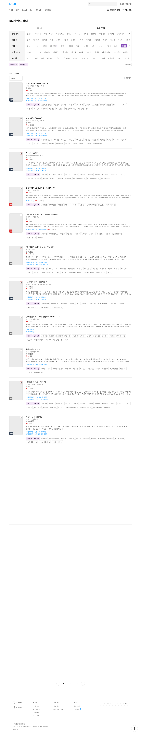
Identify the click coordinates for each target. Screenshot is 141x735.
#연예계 (60, 174)
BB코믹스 (76, 58)
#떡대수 (29, 105)
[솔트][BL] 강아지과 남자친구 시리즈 (40, 247)
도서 (31, 10)
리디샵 (38, 10)
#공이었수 (113, 174)
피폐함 (81, 52)
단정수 (109, 46)
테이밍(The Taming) (34, 118)
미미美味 (36, 190)
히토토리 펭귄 (30, 384)
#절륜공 (97, 174)
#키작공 (36, 105)
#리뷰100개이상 (88, 272)
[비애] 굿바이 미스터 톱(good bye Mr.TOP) (43, 317)
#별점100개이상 (70, 109)
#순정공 (87, 105)
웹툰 (17, 10)
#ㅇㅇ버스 (52, 174)
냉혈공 (65, 40)
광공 (51, 40)
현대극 (29, 34)
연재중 (39, 52)
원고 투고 (56, 706)
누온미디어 (34, 419)
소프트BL (117, 52)
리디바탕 (36, 715)
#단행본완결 (91, 205)
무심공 (105, 40)
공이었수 (53, 46)
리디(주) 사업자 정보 (19, 724)
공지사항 (19, 707)
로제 (42, 58)
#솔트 (109, 272)
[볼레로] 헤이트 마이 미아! (36, 382)
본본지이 (29, 217)
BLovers (67, 58)
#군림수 (60, 205)
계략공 (44, 40)
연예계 (86, 34)
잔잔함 (73, 52)
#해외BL (100, 234)
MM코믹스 (50, 58)
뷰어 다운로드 (37, 709)
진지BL (96, 52)
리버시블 (102, 34)
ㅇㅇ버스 (78, 34)
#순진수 (93, 438)
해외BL (125, 52)
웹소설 (24, 10)
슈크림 (126, 58)
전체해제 (128, 64)
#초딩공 (105, 174)
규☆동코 (29, 190)
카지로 (28, 249)
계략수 (45, 46)
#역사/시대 (45, 303)
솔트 (119, 58)
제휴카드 (36, 706)
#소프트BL (55, 272)
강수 (38, 46)
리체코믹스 (86, 58)
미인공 (120, 40)
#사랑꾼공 (79, 105)
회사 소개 (77, 706)
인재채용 (76, 709)
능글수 (86, 46)
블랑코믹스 (111, 58)
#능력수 (123, 105)
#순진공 (95, 105)
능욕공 (81, 40)
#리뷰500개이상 (85, 407)
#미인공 (71, 105)
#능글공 (75, 174)
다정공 (88, 40)
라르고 (29, 58)
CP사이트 (36, 712)
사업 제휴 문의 (58, 709)
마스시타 (29, 319)
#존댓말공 (52, 205)
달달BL (88, 52)
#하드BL (101, 205)
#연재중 (51, 109)
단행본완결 (64, 52)
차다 (27, 86)
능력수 (93, 46)
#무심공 (82, 174)
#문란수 (67, 205)
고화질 (29, 52)
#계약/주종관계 (46, 105)
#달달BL (60, 178)
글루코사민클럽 (31, 284)
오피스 (69, 34)
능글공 (73, 40)
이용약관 (15, 726)
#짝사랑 (67, 174)
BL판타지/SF (48, 34)
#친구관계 (59, 403)
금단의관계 (120, 34)
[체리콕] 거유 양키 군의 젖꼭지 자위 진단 (42, 214)
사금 (27, 419)
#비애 (67, 340)
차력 (27, 155)
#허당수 (45, 178)
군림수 (63, 46)
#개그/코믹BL (103, 303)
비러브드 (96, 58)
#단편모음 (112, 303)
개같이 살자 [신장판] (34, 417)
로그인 (126, 4)
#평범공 (97, 403)
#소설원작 (59, 109)
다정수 (101, 46)
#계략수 (116, 105)
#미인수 (75, 205)
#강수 (109, 105)
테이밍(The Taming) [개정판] (37, 83)
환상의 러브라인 (32, 153)
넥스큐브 (36, 217)
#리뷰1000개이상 (85, 143)
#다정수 (29, 109)
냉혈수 (78, 46)
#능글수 (84, 303)
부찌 (27, 352)
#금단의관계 (55, 303)
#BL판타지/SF (53, 269)
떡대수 (124, 46)
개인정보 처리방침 (24, 726)
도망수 (116, 46)
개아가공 (36, 40)
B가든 (59, 58)
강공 (28, 40)
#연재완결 (92, 303)
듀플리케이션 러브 (33, 349)
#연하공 (102, 105)
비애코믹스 (37, 319)
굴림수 (71, 46)
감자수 (29, 46)
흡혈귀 (93, 34)
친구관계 (111, 34)
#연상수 (97, 336)
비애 (103, 58)
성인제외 (128, 78)
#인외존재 (71, 269)
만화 (11, 10)
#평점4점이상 (83, 109)
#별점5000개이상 (71, 143)
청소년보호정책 (34, 726)
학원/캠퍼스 (60, 34)
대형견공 (97, 40)
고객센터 (19, 702)
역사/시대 (38, 34)
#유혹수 (82, 205)
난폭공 (58, 40)
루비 (36, 58)
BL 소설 (40, 28)
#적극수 (38, 178)
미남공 (112, 40)
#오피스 (51, 403)
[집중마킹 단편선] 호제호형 (36, 282)
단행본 (55, 52)
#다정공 (64, 105)
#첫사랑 (56, 105)
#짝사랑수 (30, 178)
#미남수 (36, 109)
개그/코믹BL (106, 52)
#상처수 (44, 109)
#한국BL (68, 178)
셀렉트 (47, 10)
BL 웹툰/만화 (101, 28)
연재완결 (47, 52)
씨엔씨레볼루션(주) (37, 155)
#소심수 (124, 269)
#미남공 (90, 174)
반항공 (128, 40)
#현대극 (44, 174)
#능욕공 (75, 403)
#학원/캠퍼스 (53, 234)
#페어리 (40, 238)
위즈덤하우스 (39, 86)
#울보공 (103, 269)
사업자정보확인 (44, 726)
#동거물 (63, 269)
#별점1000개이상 (79, 178)
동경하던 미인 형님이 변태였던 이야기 (41, 188)
